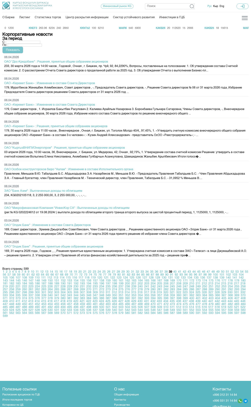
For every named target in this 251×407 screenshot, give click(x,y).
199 (121, 283)
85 (143, 274)
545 (146, 310)
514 (191, 307)
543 (133, 310)
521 (236, 307)
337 (30, 295)
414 (37, 301)
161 (121, 280)
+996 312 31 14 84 (225, 395)
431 (146, 301)
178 (230, 280)
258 (11, 289)
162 (127, 280)
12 (42, 271)
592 (204, 313)
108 (24, 277)
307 (82, 292)
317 (146, 292)
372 (11, 298)
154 (75, 280)
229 (69, 286)
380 (63, 298)
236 (114, 286)
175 (211, 280)
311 (108, 292)
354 (140, 295)
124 (125, 277)
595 (223, 313)
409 (5, 301)
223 (30, 286)
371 (5, 298)
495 (69, 307)
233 (95, 286)
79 (114, 274)
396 (166, 298)
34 (147, 271)
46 (203, 271)
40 (175, 271)
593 (211, 313)
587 (172, 313)
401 (198, 298)
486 (11, 307)
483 (236, 304)
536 (88, 310)
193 (82, 283)
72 (81, 274)
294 (243, 289)
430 (140, 301)
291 (223, 289)
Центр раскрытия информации (87, 17)
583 (146, 313)
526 (24, 310)
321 (172, 292)
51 (227, 271)
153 (69, 280)
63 (38, 274)
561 (5, 313)
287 (198, 289)
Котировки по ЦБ (13, 405)
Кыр (215, 6)
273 (108, 289)
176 (217, 280)
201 (133, 283)
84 (138, 274)
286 (191, 289)
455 (56, 304)
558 (230, 310)
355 (146, 295)
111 (43, 277)
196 (101, 283)
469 (146, 304)
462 (101, 304)
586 (166, 313)
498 (88, 307)
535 (82, 310)
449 (18, 304)
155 (82, 280)
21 (85, 271)
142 (241, 277)
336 (24, 295)
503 (121, 307)
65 (47, 274)
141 (234, 277)
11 (37, 271)
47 (208, 271)
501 (108, 307)
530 (50, 310)
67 (57, 274)
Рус (209, 6)
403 (211, 298)
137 (209, 277)
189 (56, 283)
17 (65, 271)
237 (121, 286)
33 (142, 271)
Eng (222, 6)
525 (18, 310)
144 (11, 280)
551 (185, 310)
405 (223, 298)
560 (243, 310)
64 (42, 274)
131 (170, 277)
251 (211, 286)
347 (95, 295)
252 (217, 286)
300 (37, 292)
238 (127, 286)
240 (140, 286)
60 (23, 274)
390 (127, 298)
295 (5, 292)
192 (75, 283)
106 (11, 277)
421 (82, 301)
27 (113, 271)
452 (37, 304)
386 (101, 298)
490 (37, 307)
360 (178, 295)
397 (172, 298)
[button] (192, 6)
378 (50, 298)
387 (108, 298)
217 (236, 283)
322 (178, 292)
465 (121, 304)
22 (89, 271)
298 (24, 292)
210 (191, 283)
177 (223, 280)
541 (121, 310)
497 (82, 307)
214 (217, 283)
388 (114, 298)
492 (50, 307)
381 (69, 298)
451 (30, 304)
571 (69, 313)
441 (210, 301)
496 (75, 307)
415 (43, 301)
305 (69, 292)
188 (50, 283)
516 (204, 307)
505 (133, 307)
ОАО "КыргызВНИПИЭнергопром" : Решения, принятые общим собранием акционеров (64, 147)
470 (153, 304)
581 (133, 313)
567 (43, 313)
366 (217, 295)
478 (204, 304)
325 (198, 292)
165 (146, 280)
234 (101, 286)
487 (18, 307)
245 (172, 286)
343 (69, 295)
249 (198, 286)
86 (147, 274)
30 (128, 271)
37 (161, 271)
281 (159, 289)
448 (11, 304)
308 (88, 292)
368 (230, 295)
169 (172, 280)
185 (30, 283)
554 (204, 310)
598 (243, 313)
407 (236, 298)
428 (127, 301)
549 (172, 310)
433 (159, 301)
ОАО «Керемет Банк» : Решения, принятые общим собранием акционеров (55, 126)
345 (82, 295)
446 (243, 301)
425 (107, 301)
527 (30, 310)
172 (191, 280)
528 (37, 310)
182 (11, 283)
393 (146, 298)
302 (50, 292)
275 (121, 289)
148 (37, 280)
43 (189, 271)
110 (37, 277)
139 (221, 277)
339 (43, 295)
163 (133, 280)
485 (5, 307)
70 (71, 274)
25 (104, 271)
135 (196, 277)
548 (166, 310)
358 (166, 295)
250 (204, 286)
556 (217, 310)
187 (43, 283)
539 (108, 310)
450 (24, 304)
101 (221, 274)
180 (243, 280)
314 (127, 292)
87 (152, 274)
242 (153, 286)
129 (157, 277)
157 (95, 280)
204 (153, 283)
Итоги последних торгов (17, 400)
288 (204, 289)
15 (56, 271)
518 (217, 307)
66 (52, 274)
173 (198, 280)
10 (32, 271)
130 (164, 277)
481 (223, 304)
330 (230, 292)
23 (94, 271)
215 (223, 283)
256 (243, 286)
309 (95, 292)
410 (11, 301)
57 (9, 274)
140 (228, 277)
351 (121, 295)
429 (133, 301)
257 (5, 289)
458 (75, 304)
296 (11, 292)
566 (37, 313)
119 (93, 277)
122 (112, 277)
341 (56, 295)
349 (108, 295)
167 (159, 280)
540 (114, 310)
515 (198, 307)
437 (185, 301)
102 (228, 274)
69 (66, 274)
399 (185, 298)
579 (121, 313)
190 (63, 283)
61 (28, 274)
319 (159, 292)
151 (56, 280)
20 (80, 271)
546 (153, 310)
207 (172, 283)
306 (75, 292)
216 (230, 283)
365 (211, 295)
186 (37, 283)
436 (178, 301)
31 (132, 271)
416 (50, 301)
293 (236, 289)
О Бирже (8, 17)
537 (95, 310)
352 (127, 295)
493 (56, 307)
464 (114, 304)
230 (75, 286)
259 (18, 289)
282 (166, 289)
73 (85, 274)
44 (194, 271)
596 (230, 313)
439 (198, 301)
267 (69, 289)
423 (95, 301)
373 (18, 298)
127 (144, 277)
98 (205, 274)
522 (243, 307)
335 (18, 295)
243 (159, 286)
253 (223, 286)
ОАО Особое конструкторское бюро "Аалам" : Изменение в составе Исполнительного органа (68, 169)
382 (75, 298)
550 (178, 310)
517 (210, 307)
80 (119, 274)
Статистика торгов (48, 17)
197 (108, 283)
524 (11, 310)
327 (210, 292)
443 (223, 301)
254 (230, 286)
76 (100, 274)
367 (223, 295)
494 (63, 307)
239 (133, 286)
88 (157, 274)
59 (18, 274)
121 (106, 277)
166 (153, 280)
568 (50, 313)
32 (137, 271)
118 (87, 277)
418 (62, 301)
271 (95, 289)
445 (236, 301)
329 (223, 292)
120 (99, 277)
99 (209, 274)
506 (140, 307)
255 (236, 286)
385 (95, 298)
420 (75, 301)
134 (189, 277)
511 (172, 307)
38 (166, 271)
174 (204, 280)
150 (50, 280)
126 (138, 277)
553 (198, 310)
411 (18, 301)
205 (159, 283)
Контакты (120, 400)
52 (232, 271)
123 (118, 277)
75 (95, 274)
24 (99, 271)
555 (211, 310)
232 (88, 286)
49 (218, 271)
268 (75, 289)
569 (56, 313)
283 (172, 289)
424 (101, 301)
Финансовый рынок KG (117, 6)
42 (184, 271)
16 (61, 271)
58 (14, 274)
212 (204, 283)
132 (176, 277)
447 (5, 304)
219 (5, 286)
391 (133, 298)
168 (166, 280)
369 (236, 295)
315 (133, 292)
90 (166, 274)
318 (152, 292)
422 (88, 301)
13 (46, 271)
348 (101, 295)
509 (159, 307)
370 (243, 295)
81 (124, 274)
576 (101, 313)
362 (191, 295)
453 (43, 304)
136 (202, 277)
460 (88, 304)
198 (114, 283)
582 (140, 313)
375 (30, 298)
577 (108, 313)
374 (24, 298)
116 (74, 277)
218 (243, 283)
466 (127, 304)
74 (90, 274)
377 (43, 298)
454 (50, 304)
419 (69, 301)
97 (200, 274)
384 (88, 298)
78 (109, 274)
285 (185, 289)
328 (217, 292)
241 (146, 286)
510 (166, 307)
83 (133, 274)
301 (43, 292)
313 (120, 292)
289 (211, 289)
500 (101, 307)
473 (172, 304)
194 (88, 283)
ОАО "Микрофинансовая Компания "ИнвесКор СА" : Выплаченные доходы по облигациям (67, 208)
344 (75, 295)
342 (63, 295)
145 (18, 280)
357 (159, 295)
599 (5, 316)
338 (37, 295)
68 (61, 274)
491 (43, 307)
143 (5, 280)
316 (140, 292)
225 (43, 286)
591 (198, 313)
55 (246, 271)
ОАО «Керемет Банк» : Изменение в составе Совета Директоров (49, 83)
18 (70, 271)
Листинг (24, 17)
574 (88, 313)
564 (24, 313)
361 (185, 295)
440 (204, 301)
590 (191, 313)
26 (108, 271)
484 (243, 304)
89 (162, 274)
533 (69, 310)
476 (191, 304)
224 (37, 286)
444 (230, 301)
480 (217, 304)
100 (215, 274)
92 (176, 274)
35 (151, 271)
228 (63, 286)
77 (104, 274)
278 (140, 289)
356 (153, 295)
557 (223, 310)
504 (127, 307)
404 (217, 298)
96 (195, 274)
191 (69, 283)
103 (234, 274)
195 (95, 283)
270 (88, 289)
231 (82, 286)
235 (108, 286)
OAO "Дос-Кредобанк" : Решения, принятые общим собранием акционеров (56, 61)
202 (140, 283)
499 (95, 307)
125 (131, 277)
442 (217, 301)
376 (37, 298)
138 (215, 277)
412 (24, 301)
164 (140, 280)
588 (178, 313)
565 (30, 313)
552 (191, 310)
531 (56, 310)
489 (30, 307)
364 (204, 295)
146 (24, 280)
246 (178, 286)
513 (185, 307)
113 (55, 277)
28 (118, 271)
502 (114, 307)
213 (210, 283)
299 (30, 292)
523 (5, 310)
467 (133, 304)
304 (63, 292)
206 (166, 283)
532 (63, 310)
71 (76, 274)
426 (114, 301)
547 (159, 310)
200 (127, 283)
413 (30, 301)
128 (151, 277)
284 (178, 289)
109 (30, 277)
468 (140, 304)
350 (114, 295)
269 (82, 289)
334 (11, 295)
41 (179, 271)
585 (159, 313)
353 (133, 295)
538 (101, 310)
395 (159, 298)
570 (63, 313)
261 (30, 289)
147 (30, 280)
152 (63, 280)
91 (171, 274)
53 (237, 271)
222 (24, 286)
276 (127, 289)
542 (127, 310)
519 (223, 307)
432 (152, 301)
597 (236, 313)
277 (133, 289)
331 (236, 292)
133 (183, 277)
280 (153, 289)
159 (108, 280)
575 (95, 313)
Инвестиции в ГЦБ (172, 17)
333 (5, 295)
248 (191, 286)
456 (63, 304)
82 (128, 274)
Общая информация (126, 394)
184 (24, 283)
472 (166, 304)
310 (101, 292)
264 (50, 289)
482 (230, 304)
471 (159, 304)
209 (185, 283)
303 (56, 292)
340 (50, 295)
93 (181, 274)
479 (211, 304)
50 (222, 271)
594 (217, 313)
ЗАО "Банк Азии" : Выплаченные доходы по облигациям (43, 191)
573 (82, 313)
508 (153, 307)
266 (63, 289)
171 (185, 280)
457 (69, 304)
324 (191, 292)
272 (101, 289)
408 (243, 298)
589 (185, 313)
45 (198, 271)
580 (127, 313)
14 (51, 271)
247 (185, 286)
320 (165, 292)
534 (75, 310)
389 (121, 298)
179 (236, 280)
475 (185, 304)
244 (166, 286)
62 (33, 274)
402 (204, 298)
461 (95, 304)
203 (146, 283)
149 (43, 280)
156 (88, 280)
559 (236, 310)
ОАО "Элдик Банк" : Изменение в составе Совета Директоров (47, 225)
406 (230, 298)
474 (178, 304)
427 (120, 301)
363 (198, 295)
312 (114, 292)
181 (5, 283)
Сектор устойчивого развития (134, 17)
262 (37, 289)
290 (217, 289)
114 (62, 277)
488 (24, 307)
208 (178, 283)
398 (178, 298)
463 (108, 304)
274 (114, 289)
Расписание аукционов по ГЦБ (21, 394)
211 (198, 283)
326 (204, 292)
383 (82, 298)
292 (230, 289)
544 (140, 310)
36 (156, 271)
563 (18, 313)
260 (24, 289)
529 (43, 310)
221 (18, 286)
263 (43, 289)
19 (75, 271)
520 (230, 307)
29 (123, 271)
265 (56, 289)
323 (185, 292)
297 (18, 292)
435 (172, 301)
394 (153, 298)
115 (68, 277)
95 (190, 274)
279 (146, 289)
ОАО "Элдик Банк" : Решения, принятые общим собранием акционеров (53, 246)
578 (114, 313)
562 (11, 313)
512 (178, 307)
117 (80, 277)
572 (75, 313)
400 (191, 298)
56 (4, 274)
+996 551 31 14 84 (225, 400)
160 (114, 280)
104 (241, 274)
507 (146, 307)
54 (241, 271)
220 (11, 286)
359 (172, 295)
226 (50, 286)
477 (198, 304)
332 (243, 292)
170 (178, 280)
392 (140, 298)
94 (186, 274)
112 (49, 277)
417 (56, 301)
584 (153, 313)
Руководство (122, 405)
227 (56, 286)
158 (101, 280)
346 (88, 295)
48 (213, 271)
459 (82, 304)
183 (18, 283)
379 (56, 298)
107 (18, 277)
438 (191, 301)
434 (165, 301)
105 (5, 277)
